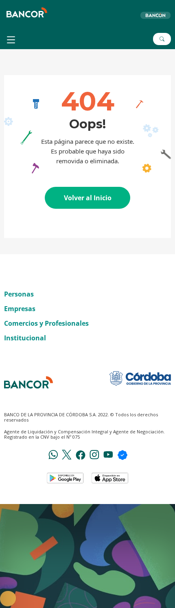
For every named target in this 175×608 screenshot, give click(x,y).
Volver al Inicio (88, 197)
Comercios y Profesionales (46, 323)
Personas (19, 294)
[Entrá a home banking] (155, 15)
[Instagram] (94, 454)
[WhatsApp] (53, 454)
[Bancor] (28, 382)
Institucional (25, 337)
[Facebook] (80, 454)
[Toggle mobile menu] (12, 40)
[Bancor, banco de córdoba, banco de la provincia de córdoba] (27, 12)
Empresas (19, 308)
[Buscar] (162, 39)
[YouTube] (108, 454)
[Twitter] (67, 454)
